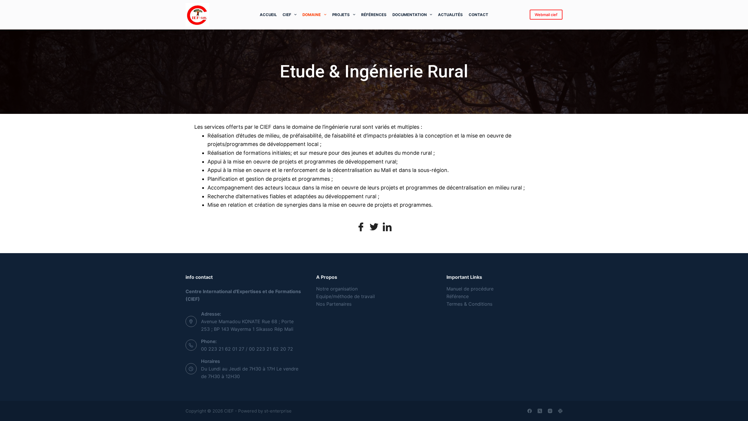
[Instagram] (550, 411)
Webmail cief (546, 14)
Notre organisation (337, 289)
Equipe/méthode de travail (345, 296)
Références (374, 14)
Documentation (409, 14)
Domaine (311, 14)
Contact (478, 14)
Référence (457, 296)
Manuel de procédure (470, 289)
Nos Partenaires (334, 304)
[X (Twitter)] (540, 411)
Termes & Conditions (469, 304)
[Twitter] (374, 226)
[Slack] (560, 411)
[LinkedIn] (387, 226)
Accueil (268, 14)
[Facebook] (360, 226)
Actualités (450, 14)
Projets (341, 14)
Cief (287, 14)
